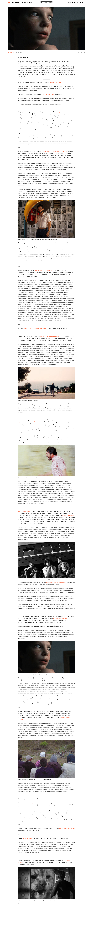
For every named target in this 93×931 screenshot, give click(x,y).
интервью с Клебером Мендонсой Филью (54, 151)
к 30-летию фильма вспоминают (56, 582)
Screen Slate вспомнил (24, 511)
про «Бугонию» (27, 838)
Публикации (70, 2)
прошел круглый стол (64, 112)
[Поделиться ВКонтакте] (79, 52)
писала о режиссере (68, 515)
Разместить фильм (27, 2)
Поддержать (15, 2)
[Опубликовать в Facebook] (81, 52)
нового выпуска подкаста (29, 803)
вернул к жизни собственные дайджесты (35, 328)
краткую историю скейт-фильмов (50, 336)
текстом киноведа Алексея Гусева (44, 270)
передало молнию (55, 82)
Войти (83, 2)
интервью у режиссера (60, 618)
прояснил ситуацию (48, 94)
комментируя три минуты (67, 828)
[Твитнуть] (84, 52)
